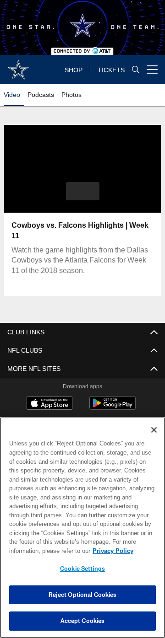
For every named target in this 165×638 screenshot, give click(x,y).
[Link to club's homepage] (18, 66)
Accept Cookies (82, 620)
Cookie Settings (82, 568)
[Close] (154, 430)
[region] (82, 527)
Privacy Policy (40, 550)
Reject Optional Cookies (83, 594)
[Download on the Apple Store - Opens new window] (49, 404)
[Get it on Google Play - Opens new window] (112, 408)
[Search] (135, 70)
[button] (82, 191)
